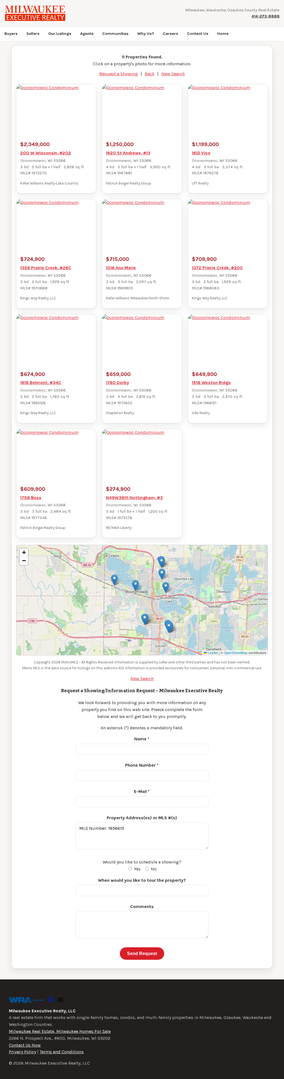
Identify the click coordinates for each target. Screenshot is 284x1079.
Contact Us (197, 33)
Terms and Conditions (62, 1051)
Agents (86, 33)
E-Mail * (142, 791)
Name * (141, 738)
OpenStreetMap (236, 652)
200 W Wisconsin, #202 (45, 152)
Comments (142, 906)
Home (223, 33)
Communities (115, 33)
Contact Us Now (25, 1045)
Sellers (32, 33)
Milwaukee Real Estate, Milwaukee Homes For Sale (60, 1031)
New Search (173, 73)
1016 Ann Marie (121, 267)
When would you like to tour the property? (142, 880)
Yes (137, 869)
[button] (135, 585)
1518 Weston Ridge (211, 382)
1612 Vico (201, 152)
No (153, 869)
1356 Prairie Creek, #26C (45, 267)
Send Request (142, 953)
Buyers (10, 33)
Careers (170, 33)
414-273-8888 (266, 16)
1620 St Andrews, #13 (128, 152)
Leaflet (212, 652)
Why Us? (145, 33)
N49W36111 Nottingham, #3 (134, 497)
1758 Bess (30, 497)
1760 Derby (117, 382)
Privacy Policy (22, 1051)
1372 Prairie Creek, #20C (217, 267)
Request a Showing (118, 73)
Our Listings (59, 33)
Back (149, 73)
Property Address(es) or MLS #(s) (142, 817)
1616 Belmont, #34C (40, 382)
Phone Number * (142, 765)
